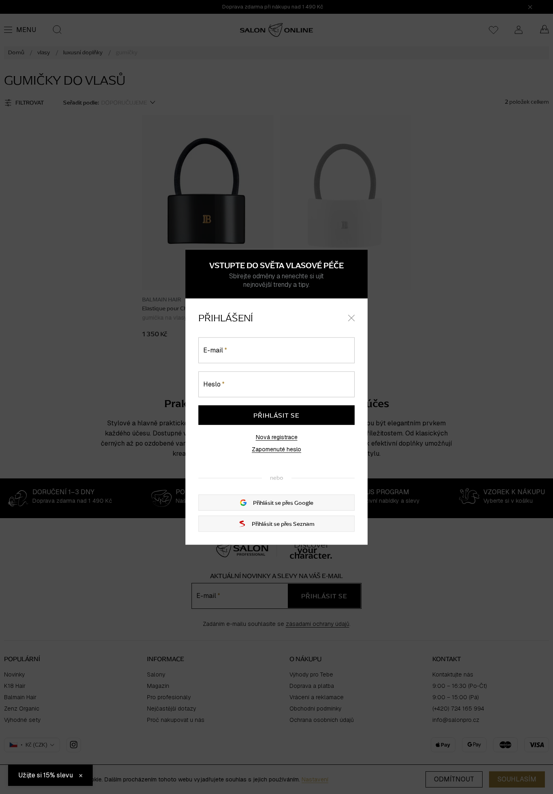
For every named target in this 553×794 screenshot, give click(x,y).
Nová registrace (277, 437)
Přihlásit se (276, 415)
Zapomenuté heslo (276, 449)
